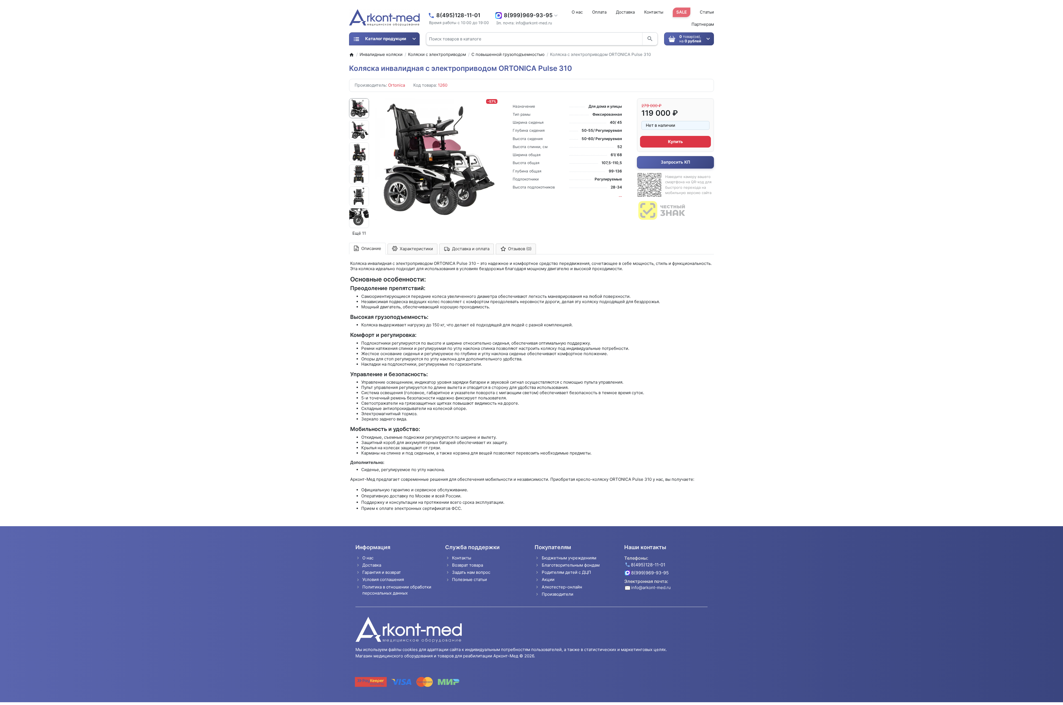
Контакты (653, 12)
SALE (681, 12)
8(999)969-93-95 (528, 15)
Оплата (599, 12)
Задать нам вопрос (471, 572)
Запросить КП (675, 162)
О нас (577, 12)
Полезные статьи (469, 579)
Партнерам (703, 24)
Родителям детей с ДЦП (566, 572)
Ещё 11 (359, 233)
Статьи (707, 12)
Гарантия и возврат (381, 572)
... (620, 195)
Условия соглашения (383, 579)
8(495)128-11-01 (458, 15)
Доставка (625, 12)
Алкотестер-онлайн (562, 587)
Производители (557, 594)
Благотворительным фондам (571, 565)
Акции (548, 579)
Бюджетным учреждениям (569, 558)
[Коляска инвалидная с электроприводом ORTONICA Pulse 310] (436, 159)
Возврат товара (467, 565)
